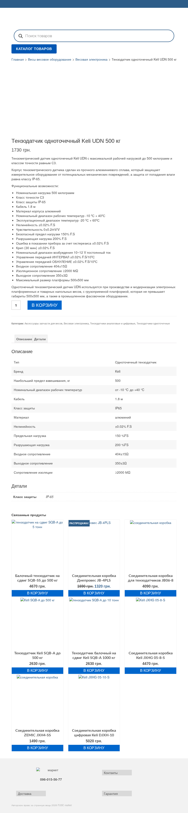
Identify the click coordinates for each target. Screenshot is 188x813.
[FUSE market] (94, 18)
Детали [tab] (40, 339)
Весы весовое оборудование (49, 59)
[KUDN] (49, 99)
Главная (17, 59)
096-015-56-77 (51, 779)
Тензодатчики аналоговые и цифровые (112, 323)
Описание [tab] (24, 339)
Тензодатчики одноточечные (153, 323)
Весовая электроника (91, 59)
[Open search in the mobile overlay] (94, 35)
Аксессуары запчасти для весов (43, 323)
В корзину (45, 305)
